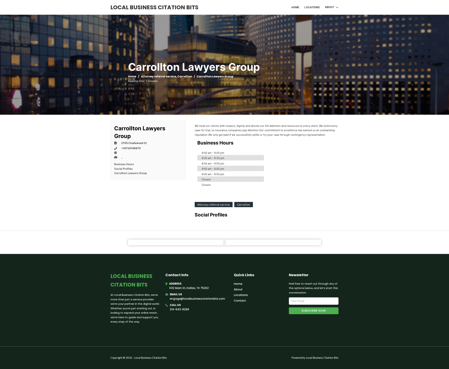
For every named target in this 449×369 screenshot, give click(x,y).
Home (295, 7)
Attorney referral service (158, 76)
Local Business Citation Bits (154, 7)
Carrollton (184, 76)
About (238, 289)
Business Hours (124, 164)
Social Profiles (123, 168)
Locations (312, 7)
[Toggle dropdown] (337, 7)
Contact (240, 301)
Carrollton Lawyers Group (130, 173)
